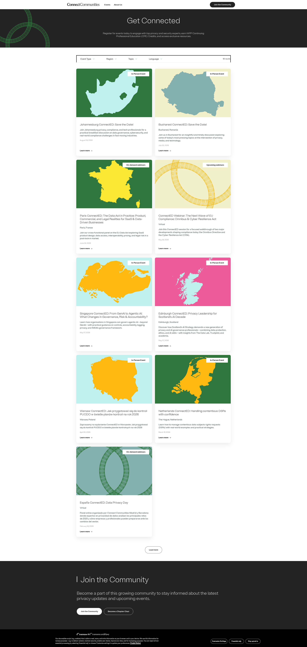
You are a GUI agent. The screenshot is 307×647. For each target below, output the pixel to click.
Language (154, 59)
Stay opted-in (253, 641)
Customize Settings (219, 641)
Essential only (236, 641)
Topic (131, 59)
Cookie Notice (135, 643)
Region (109, 59)
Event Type (85, 59)
